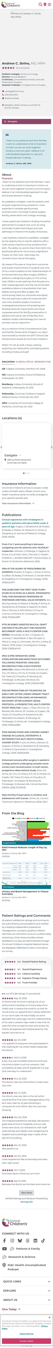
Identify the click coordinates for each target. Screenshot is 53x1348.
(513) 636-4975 (11, 95)
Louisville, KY (34, 105)
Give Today (9, 1309)
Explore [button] (9, 1290)
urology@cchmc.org (14, 91)
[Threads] (27, 1240)
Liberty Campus (21, 105)
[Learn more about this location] (26, 437)
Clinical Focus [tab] (24, 362)
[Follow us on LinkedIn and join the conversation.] (35, 1240)
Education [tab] (8, 362)
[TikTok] (43, 1240)
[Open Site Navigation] (49, 4)
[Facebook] (4, 1240)
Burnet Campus (12, 108)
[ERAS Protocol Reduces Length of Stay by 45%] (26, 829)
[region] (26, 1330)
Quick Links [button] (12, 1281)
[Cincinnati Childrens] (26, 1222)
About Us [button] (10, 1299)
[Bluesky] (20, 1240)
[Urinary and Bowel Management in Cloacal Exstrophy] (26, 873)
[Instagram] (12, 1240)
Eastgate (9, 105)
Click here (21, 948)
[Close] (49, 1317)
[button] (40, 4)
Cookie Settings (26, 1334)
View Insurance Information (16, 503)
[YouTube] (4, 1248)
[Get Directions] (45, 4)
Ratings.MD (26, 1202)
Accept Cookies (26, 1341)
